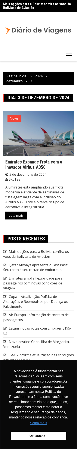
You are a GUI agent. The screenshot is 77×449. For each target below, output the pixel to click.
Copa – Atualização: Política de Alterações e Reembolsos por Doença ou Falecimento (35, 301)
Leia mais (16, 215)
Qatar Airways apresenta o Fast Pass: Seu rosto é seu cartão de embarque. (35, 267)
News (14, 118)
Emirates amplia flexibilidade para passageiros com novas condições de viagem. (32, 283)
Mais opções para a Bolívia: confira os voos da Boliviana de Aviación (37, 6)
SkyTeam (16, 179)
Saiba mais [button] (38, 423)
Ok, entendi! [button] (38, 435)
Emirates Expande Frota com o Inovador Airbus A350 (33, 164)
